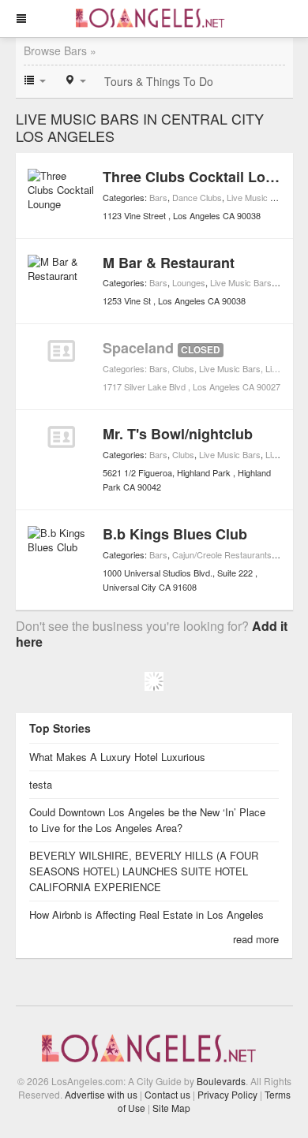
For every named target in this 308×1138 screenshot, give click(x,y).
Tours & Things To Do (158, 81)
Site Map (171, 1107)
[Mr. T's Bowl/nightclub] (61, 437)
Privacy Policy (227, 1094)
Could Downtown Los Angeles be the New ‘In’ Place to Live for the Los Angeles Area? (147, 819)
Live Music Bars (257, 197)
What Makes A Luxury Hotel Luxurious (117, 756)
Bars (158, 197)
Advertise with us (101, 1094)
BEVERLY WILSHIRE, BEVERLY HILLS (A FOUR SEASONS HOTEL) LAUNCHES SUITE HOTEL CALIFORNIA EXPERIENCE (143, 871)
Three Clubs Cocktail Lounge (201, 176)
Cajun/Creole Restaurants (222, 554)
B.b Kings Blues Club (175, 534)
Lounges (188, 282)
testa (40, 784)
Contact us (167, 1094)
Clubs (183, 368)
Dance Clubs (197, 197)
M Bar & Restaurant (169, 262)
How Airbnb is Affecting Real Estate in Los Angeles (148, 914)
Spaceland (138, 348)
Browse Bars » (60, 50)
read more (256, 938)
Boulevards (221, 1081)
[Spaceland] (61, 351)
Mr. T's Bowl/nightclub (178, 433)
